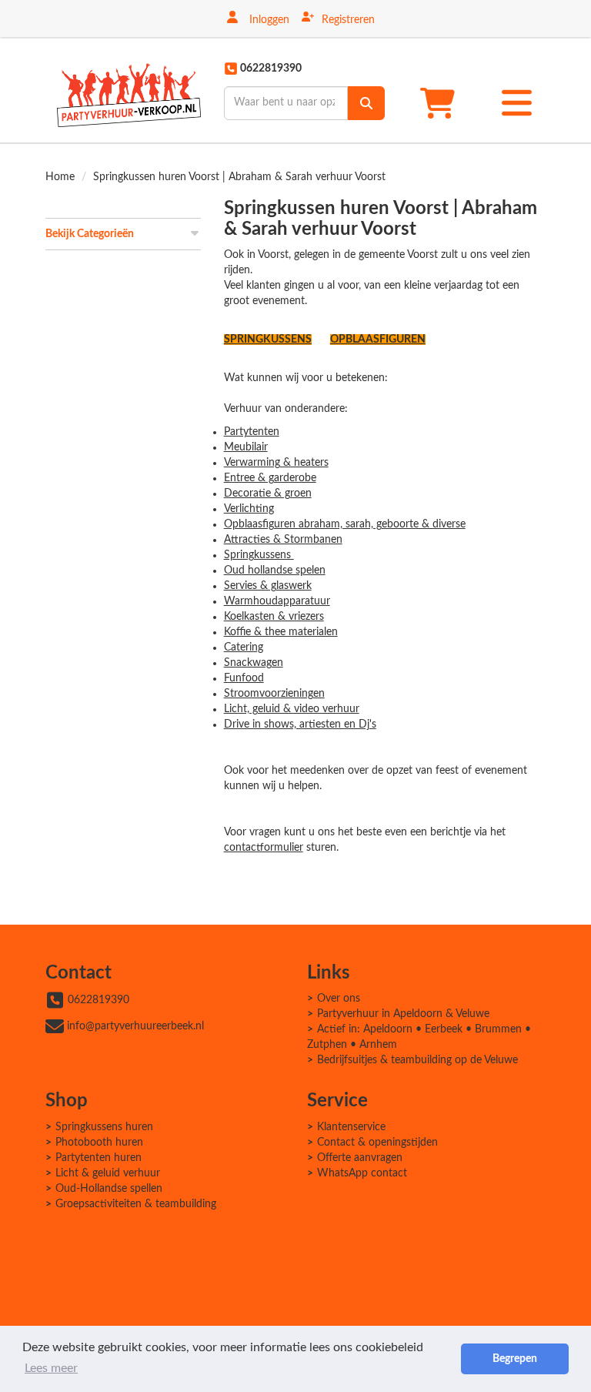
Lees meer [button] (51, 1368)
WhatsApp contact (362, 1173)
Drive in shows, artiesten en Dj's (300, 724)
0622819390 (98, 1000)
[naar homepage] (128, 90)
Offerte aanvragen (359, 1158)
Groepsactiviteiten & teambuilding (135, 1204)
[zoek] (366, 103)
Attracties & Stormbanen (283, 539)
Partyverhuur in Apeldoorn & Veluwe (403, 1014)
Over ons (338, 998)
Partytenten (251, 432)
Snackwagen (253, 663)
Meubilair (246, 447)
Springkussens (259, 555)
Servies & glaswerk (268, 586)
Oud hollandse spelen (275, 570)
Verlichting (249, 509)
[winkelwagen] (442, 102)
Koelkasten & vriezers (274, 616)
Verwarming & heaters (276, 462)
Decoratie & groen (268, 493)
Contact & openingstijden (377, 1142)
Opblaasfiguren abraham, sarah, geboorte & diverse (345, 524)
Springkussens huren (104, 1127)
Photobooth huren (99, 1142)
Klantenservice (351, 1127)
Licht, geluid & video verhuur (291, 709)
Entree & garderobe (270, 478)
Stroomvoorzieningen (274, 693)
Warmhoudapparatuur (277, 601)
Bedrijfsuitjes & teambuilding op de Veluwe (417, 1060)
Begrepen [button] (514, 1358)
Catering (243, 647)
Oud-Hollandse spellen (108, 1188)
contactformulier (263, 847)
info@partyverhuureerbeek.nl (135, 1026)
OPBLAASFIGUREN (378, 339)
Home (60, 177)
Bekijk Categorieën (89, 234)
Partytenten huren (98, 1158)
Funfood (244, 678)
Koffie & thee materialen (281, 632)
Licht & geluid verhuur (107, 1173)
